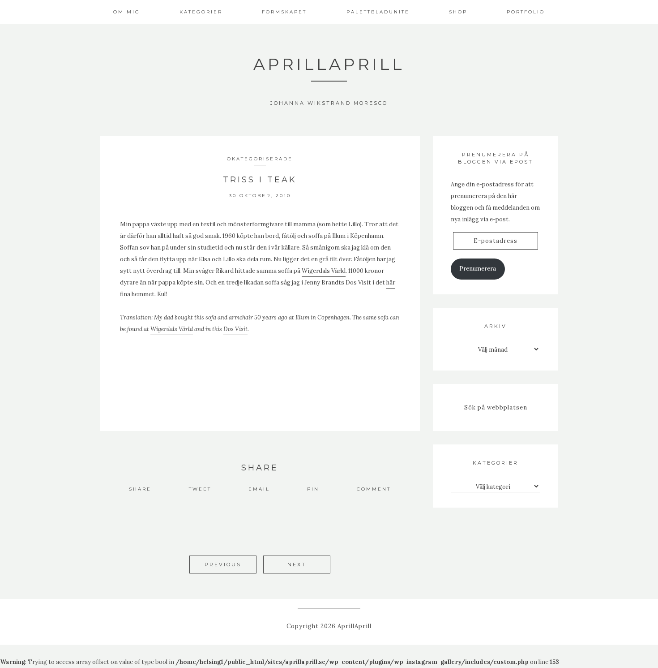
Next (296, 564)
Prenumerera (477, 268)
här (390, 282)
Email (259, 489)
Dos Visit (235, 329)
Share (140, 489)
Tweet (200, 489)
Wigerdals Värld (324, 271)
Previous (223, 564)
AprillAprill (329, 64)
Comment (374, 489)
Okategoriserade (260, 159)
